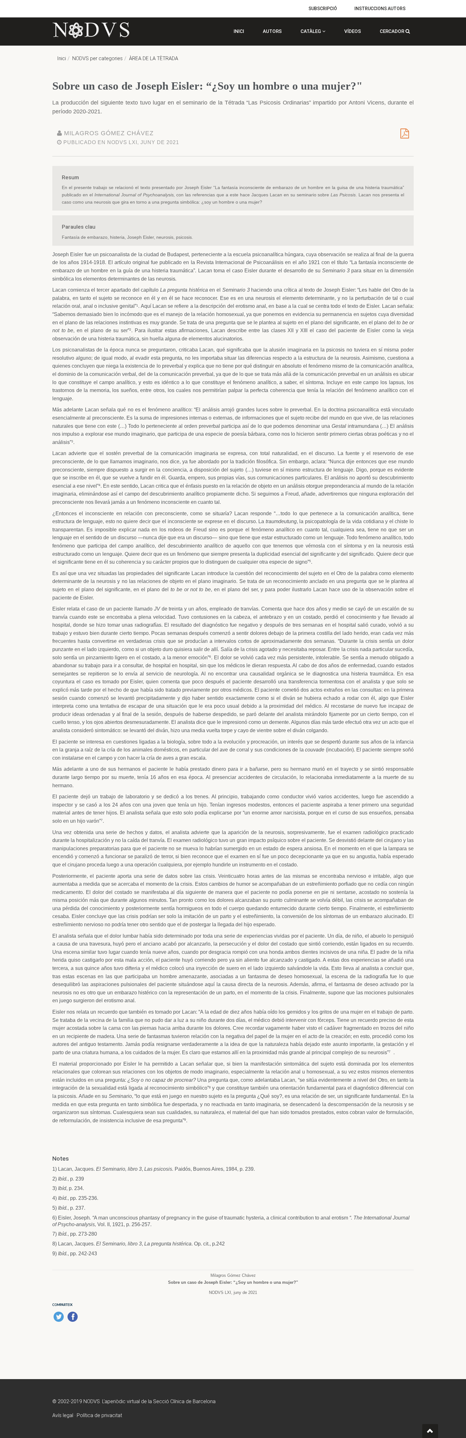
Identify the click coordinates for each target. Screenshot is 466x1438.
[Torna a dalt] (430, 1431)
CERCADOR (392, 31)
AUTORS (272, 31)
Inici (61, 58)
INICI (239, 31)
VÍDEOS (352, 31)
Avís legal (62, 1415)
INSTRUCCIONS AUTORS (379, 8)
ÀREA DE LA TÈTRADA (153, 58)
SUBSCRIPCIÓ (322, 8)
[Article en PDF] (404, 135)
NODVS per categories (97, 58)
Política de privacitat (99, 1415)
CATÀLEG (311, 31)
